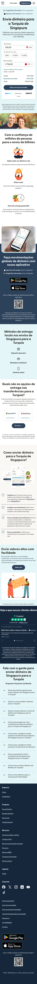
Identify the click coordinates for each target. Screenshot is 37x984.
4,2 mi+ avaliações (19, 14)
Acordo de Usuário (8, 901)
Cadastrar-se (25, 3)
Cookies (5, 927)
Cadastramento (7, 822)
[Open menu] (34, 3)
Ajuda (4, 873)
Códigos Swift (7, 839)
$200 (7, 55)
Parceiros (5, 848)
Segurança (5, 918)
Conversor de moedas (9, 856)
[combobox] (30, 64)
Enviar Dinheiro (7, 809)
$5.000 (24, 55)
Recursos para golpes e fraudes (12, 843)
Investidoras (6, 796)
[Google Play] (18, 280)
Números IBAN (6, 852)
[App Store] (19, 287)
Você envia (7, 44)
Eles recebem (8, 60)
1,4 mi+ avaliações (20, 11)
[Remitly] (2, 3)
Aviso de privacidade (9, 905)
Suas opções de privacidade (11, 909)
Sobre (4, 792)
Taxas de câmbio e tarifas (10, 835)
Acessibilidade (7, 922)
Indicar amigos (7, 861)
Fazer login (13, 3)
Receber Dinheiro (7, 813)
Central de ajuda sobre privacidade (14, 914)
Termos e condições (29, 109)
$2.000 (15, 55)
